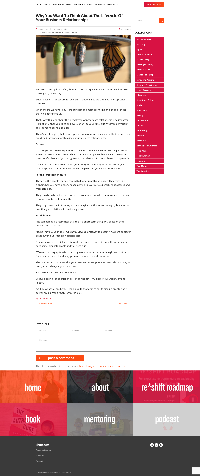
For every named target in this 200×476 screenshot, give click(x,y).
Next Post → (125, 303)
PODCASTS (100, 5)
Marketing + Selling (145, 100)
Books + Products (144, 54)
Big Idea (140, 49)
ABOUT (47, 5)
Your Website (142, 171)
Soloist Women (143, 156)
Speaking (140, 161)
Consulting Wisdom (145, 80)
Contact (39, 461)
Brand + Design (143, 59)
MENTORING (79, 5)
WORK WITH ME (154, 4)
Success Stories (43, 450)
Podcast (140, 125)
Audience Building (144, 39)
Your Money (141, 166)
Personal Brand (143, 120)
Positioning (141, 130)
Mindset (140, 105)
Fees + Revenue (143, 90)
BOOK (90, 5)
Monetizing (141, 110)
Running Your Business (146, 145)
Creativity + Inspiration (146, 85)
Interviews (141, 95)
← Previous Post (44, 303)
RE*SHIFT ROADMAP (62, 5)
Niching (139, 115)
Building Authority (144, 64)
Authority (140, 44)
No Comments (126, 29)
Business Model (143, 69)
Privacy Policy (66, 472)
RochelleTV (141, 140)
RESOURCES (112, 5)
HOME (38, 5)
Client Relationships (145, 75)
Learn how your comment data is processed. (103, 366)
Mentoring (40, 456)
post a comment (61, 358)
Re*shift (140, 135)
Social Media (141, 151)
